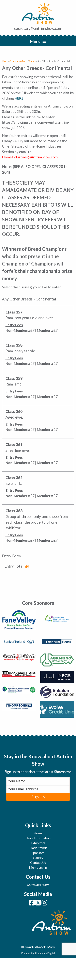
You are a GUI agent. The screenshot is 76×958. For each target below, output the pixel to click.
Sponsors (38, 853)
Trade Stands (38, 848)
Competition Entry (19, 61)
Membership (38, 867)
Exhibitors (38, 843)
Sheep (32, 61)
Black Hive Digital (45, 953)
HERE (19, 98)
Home (5, 61)
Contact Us (38, 862)
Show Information (38, 838)
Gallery (38, 857)
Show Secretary (38, 884)
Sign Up (38, 796)
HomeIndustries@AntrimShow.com (30, 157)
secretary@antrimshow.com (38, 28)
